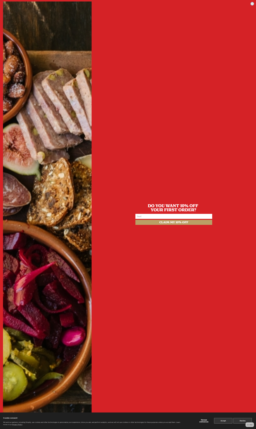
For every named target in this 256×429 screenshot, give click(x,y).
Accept (223, 421)
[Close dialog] (252, 3)
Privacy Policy (17, 425)
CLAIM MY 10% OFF (173, 222)
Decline (243, 421)
